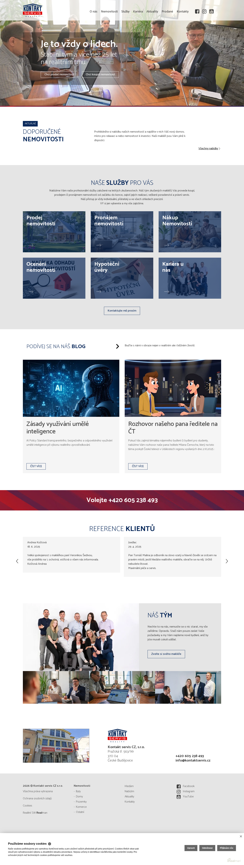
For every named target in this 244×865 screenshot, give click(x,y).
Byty (78, 791)
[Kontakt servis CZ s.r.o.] (49, 10)
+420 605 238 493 (133, 500)
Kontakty (183, 32)
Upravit (191, 848)
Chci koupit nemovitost (100, 74)
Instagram (189, 791)
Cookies (27, 805)
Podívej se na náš (55, 346)
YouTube (188, 796)
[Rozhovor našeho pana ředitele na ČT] (173, 388)
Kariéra (138, 32)
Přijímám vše (226, 848)
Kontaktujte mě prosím (122, 310)
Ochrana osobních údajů (37, 798)
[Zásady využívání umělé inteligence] (71, 388)
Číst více (36, 466)
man (41, 812)
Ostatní (80, 812)
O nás (93, 32)
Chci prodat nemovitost (59, 74)
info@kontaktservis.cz (193, 760)
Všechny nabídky (208, 148)
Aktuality (152, 32)
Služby (125, 32)
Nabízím (129, 791)
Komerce (81, 807)
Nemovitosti (109, 32)
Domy (79, 796)
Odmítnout (207, 848)
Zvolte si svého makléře (166, 654)
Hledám (129, 786)
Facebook (189, 786)
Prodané (167, 32)
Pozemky (81, 801)
